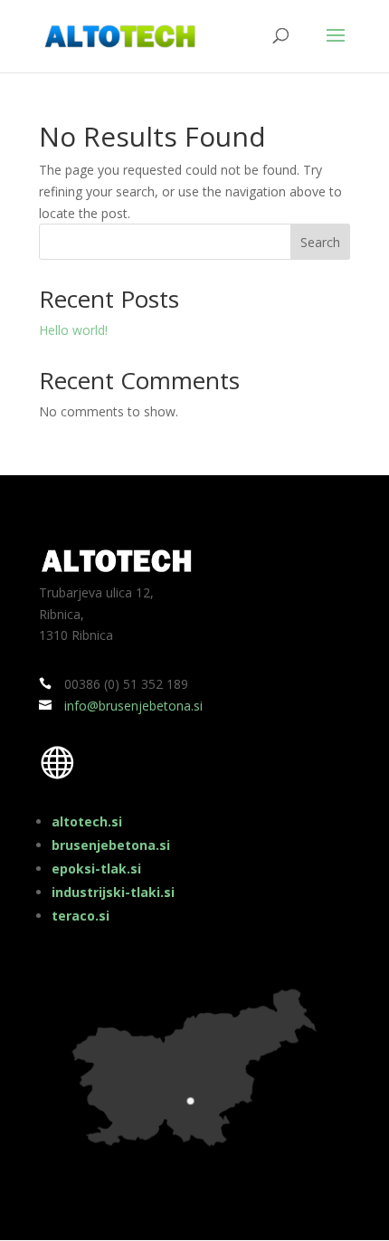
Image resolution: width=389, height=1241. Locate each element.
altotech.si (87, 821)
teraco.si (80, 915)
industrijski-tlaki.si (113, 892)
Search (320, 242)
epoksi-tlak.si (96, 868)
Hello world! (73, 330)
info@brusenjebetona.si (133, 705)
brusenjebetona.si (111, 845)
